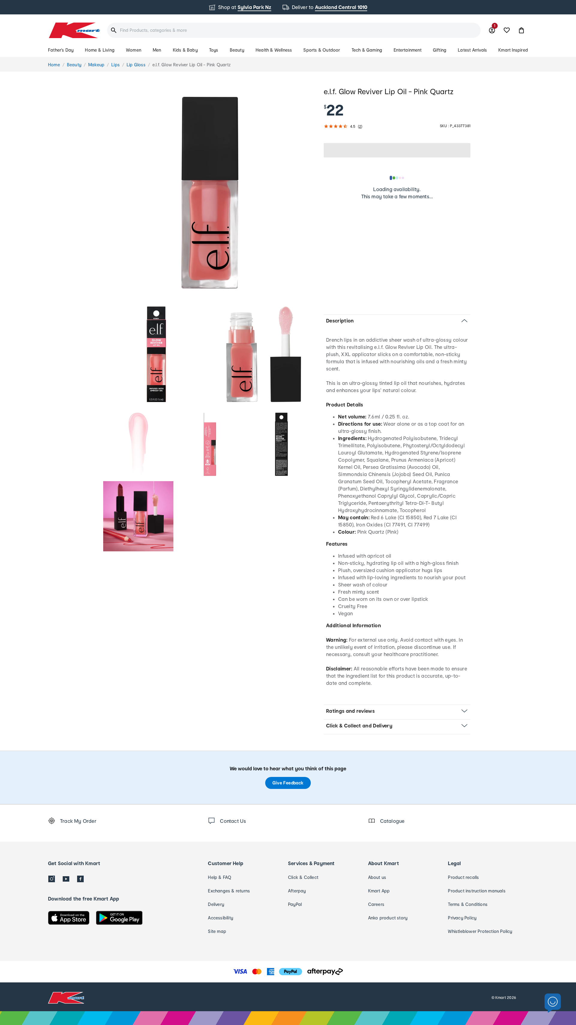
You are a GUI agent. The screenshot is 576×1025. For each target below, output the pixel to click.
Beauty (237, 49)
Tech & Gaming (367, 49)
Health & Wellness (274, 49)
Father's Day (61, 49)
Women (133, 49)
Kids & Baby (185, 49)
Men (157, 49)
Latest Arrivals (472, 49)
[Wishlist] (506, 30)
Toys (213, 49)
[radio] (209, 192)
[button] (521, 30)
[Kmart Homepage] (74, 30)
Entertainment (408, 49)
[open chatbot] (553, 1003)
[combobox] (294, 30)
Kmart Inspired (513, 49)
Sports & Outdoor (321, 49)
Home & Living (100, 49)
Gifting (439, 49)
